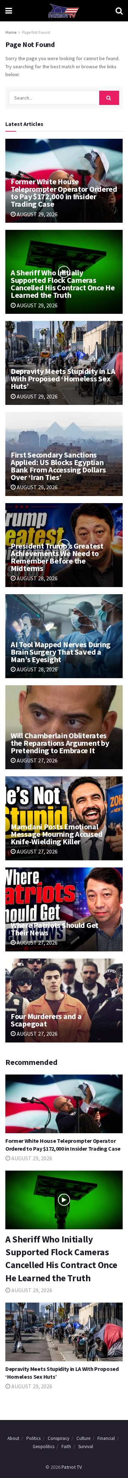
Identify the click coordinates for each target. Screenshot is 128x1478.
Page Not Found (36, 32)
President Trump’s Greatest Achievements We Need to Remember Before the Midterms (57, 557)
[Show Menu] (8, 10)
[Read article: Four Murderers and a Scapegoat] (64, 1000)
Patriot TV (71, 1467)
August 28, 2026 (37, 578)
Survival (85, 1446)
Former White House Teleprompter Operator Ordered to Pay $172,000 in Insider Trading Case (64, 192)
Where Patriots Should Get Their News (54, 929)
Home (10, 32)
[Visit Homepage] (63, 11)
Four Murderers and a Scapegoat (46, 1020)
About (13, 1438)
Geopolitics (43, 1446)
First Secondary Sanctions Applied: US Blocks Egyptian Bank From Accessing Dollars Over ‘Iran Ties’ (58, 466)
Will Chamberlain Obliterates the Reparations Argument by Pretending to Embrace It (60, 742)
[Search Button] (119, 11)
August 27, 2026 (37, 760)
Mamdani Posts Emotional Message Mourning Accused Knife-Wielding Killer (56, 834)
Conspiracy (58, 1438)
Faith (66, 1446)
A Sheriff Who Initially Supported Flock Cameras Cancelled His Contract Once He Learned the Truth (63, 284)
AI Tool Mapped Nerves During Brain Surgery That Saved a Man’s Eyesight (61, 651)
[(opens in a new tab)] (64, 909)
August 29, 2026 (37, 214)
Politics (33, 1438)
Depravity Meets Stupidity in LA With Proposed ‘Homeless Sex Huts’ (63, 378)
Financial (106, 1438)
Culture (83, 1438)
